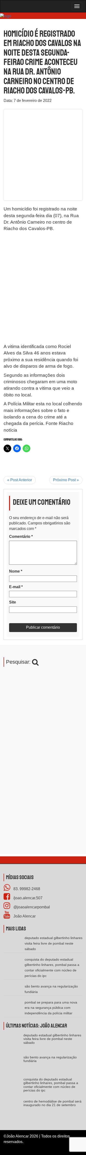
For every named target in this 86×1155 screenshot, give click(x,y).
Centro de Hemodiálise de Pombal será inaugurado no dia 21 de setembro (52, 1103)
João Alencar (24, 916)
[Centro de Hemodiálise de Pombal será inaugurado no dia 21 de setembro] (13, 1109)
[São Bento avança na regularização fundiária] (13, 1065)
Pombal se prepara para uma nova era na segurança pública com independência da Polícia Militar (51, 1007)
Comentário (21, 536)
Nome (15, 571)
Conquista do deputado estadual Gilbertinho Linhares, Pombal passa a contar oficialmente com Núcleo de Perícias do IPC (50, 1084)
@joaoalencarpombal (31, 907)
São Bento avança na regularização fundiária (50, 1059)
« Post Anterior (19, 480)
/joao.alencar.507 (27, 898)
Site (12, 602)
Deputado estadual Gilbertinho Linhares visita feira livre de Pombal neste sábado (53, 943)
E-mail (16, 587)
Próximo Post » (66, 480)
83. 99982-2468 (26, 889)
